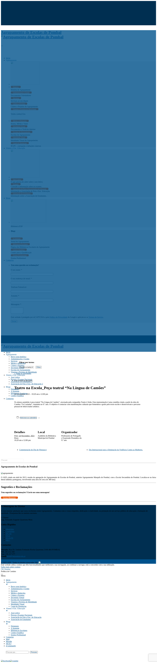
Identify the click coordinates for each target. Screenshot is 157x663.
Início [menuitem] (8, 580)
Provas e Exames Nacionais (21, 379)
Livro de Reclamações (27, 560)
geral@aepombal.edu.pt (16, 556)
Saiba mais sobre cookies (10, 567)
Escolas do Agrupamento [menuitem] (20, 600)
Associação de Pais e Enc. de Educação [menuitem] (26, 617)
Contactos (10, 399)
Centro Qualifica (17, 396)
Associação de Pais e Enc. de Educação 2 (27, 384)
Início (8, 352)
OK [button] (2, 569)
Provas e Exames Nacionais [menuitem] (21, 615)
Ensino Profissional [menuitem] (18, 635)
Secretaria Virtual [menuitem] (17, 597)
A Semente (15, 391)
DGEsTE (9, 538)
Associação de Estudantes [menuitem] (21, 619)
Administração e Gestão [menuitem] (20, 589)
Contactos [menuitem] (10, 637)
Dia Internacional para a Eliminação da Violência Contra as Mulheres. (116, 450)
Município (10, 529)
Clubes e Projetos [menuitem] (17, 595)
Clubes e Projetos (17, 365)
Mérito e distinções (18, 363)
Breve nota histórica (18, 357)
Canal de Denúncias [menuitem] (18, 606)
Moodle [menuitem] (9, 641)
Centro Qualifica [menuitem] (17, 633)
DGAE (9, 534)
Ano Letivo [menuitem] (15, 613)
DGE (8, 536)
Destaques (15, 389)
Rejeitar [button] (7, 569)
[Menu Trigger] (2, 574)
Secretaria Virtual (17, 368)
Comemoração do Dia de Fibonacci (33, 450)
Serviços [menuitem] (14, 591)
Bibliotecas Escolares (19, 393)
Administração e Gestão (20, 359)
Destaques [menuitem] (15, 626)
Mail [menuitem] (7, 639)
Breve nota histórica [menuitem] (18, 586)
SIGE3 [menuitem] (8, 644)
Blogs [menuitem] (8, 623)
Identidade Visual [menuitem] (17, 604)
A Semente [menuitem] (15, 628)
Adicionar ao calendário (28, 418)
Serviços (14, 361)
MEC (8, 540)
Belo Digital (54, 563)
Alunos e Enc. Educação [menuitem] (15, 609)
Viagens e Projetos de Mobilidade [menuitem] (24, 602)
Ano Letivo (15, 377)
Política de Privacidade (10, 560)
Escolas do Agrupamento (20, 370)
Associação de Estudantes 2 (21, 382)
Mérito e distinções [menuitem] (18, 593)
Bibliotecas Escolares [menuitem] (19, 630)
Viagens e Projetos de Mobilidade (24, 372)
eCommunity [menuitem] (11, 646)
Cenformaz (10, 531)
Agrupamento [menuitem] (11, 583)
